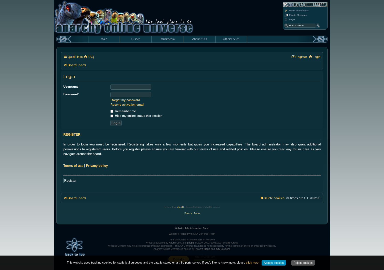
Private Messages (298, 15)
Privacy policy (97, 165)
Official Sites (231, 39)
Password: (71, 94)
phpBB (180, 207)
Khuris (172, 242)
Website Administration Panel (192, 228)
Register (70, 180)
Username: (71, 86)
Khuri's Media (203, 249)
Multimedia (168, 39)
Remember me (125, 111)
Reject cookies (303, 262)
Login (292, 19)
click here (252, 262)
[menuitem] (89, 56)
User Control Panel (298, 10)
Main (104, 39)
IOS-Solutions (223, 249)
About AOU (199, 39)
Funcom (210, 239)
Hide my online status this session (138, 115)
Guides (135, 39)
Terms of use (73, 165)
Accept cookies (274, 262)
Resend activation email (127, 104)
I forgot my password (125, 100)
